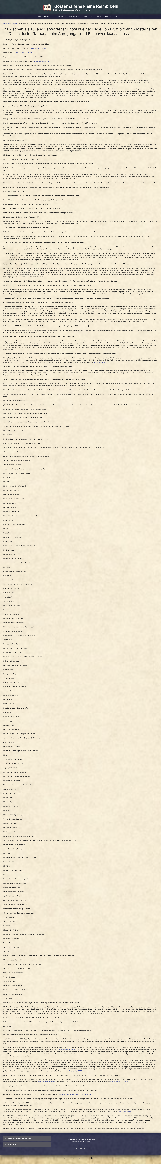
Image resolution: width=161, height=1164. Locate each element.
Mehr (97, 17)
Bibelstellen (86, 17)
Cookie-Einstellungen (98, 1158)
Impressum (79, 1158)
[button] (76, 1148)
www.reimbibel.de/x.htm (41, 61)
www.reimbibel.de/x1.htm (56, 57)
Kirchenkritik (73, 17)
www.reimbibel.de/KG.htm (119, 1081)
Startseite (6, 23)
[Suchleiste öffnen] (122, 16)
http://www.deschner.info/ (47, 1081)
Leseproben (60, 17)
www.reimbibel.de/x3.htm (38, 48)
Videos (107, 17)
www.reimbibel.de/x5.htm (23, 52)
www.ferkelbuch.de (100, 362)
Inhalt (116, 17)
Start (39, 17)
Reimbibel (47, 17)
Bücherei (14, 23)
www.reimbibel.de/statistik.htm (68, 1049)
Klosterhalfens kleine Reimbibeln (85, 6)
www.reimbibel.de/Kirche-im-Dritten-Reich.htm (75, 1094)
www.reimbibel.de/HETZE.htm (74, 1071)
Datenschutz (87, 1158)
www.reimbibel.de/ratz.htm (128, 1111)
